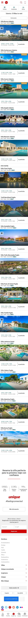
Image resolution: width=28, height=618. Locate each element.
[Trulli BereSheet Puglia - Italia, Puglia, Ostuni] (14, 208)
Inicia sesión (13, 588)
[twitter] (6, 607)
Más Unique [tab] (5, 581)
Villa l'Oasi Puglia (6, 168)
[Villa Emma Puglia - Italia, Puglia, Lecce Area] (14, 439)
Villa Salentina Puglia (7, 399)
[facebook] (2, 607)
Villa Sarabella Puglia (7, 226)
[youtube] (13, 607)
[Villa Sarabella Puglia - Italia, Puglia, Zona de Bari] (14, 237)
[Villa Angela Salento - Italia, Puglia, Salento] (14, 119)
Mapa (12, 23)
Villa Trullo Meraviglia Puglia (10, 255)
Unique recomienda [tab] (7, 569)
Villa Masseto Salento (8, 137)
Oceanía (3, 552)
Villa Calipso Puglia (7, 370)
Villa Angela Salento (7, 108)
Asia (2, 547)
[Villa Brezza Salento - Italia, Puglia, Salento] (14, 33)
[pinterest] (10, 607)
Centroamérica (5, 562)
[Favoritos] (2, 28)
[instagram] (2, 610)
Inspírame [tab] (4, 573)
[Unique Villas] (6, 2)
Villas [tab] (3, 565)
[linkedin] (17, 607)
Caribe (3, 550)
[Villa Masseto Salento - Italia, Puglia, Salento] (14, 148)
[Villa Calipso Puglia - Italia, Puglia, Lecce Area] (14, 382)
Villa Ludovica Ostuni (7, 341)
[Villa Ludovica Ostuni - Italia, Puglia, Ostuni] (14, 353)
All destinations (5, 542)
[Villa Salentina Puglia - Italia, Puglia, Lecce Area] (14, 410)
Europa (3, 545)
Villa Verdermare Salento (9, 50)
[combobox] (14, 18)
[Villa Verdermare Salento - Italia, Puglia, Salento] (14, 61)
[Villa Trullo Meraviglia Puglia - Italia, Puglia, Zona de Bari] (14, 266)
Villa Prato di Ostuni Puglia (9, 284)
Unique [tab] (3, 577)
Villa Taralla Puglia (7, 313)
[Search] (21, 2)
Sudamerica (4, 559)
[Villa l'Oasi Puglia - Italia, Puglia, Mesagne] (14, 180)
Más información (14, 509)
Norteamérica (5, 557)
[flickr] (21, 607)
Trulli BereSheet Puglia (8, 197)
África (2, 554)
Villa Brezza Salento (7, 21)
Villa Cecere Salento (7, 79)
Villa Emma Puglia (6, 428)
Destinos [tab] (4, 539)
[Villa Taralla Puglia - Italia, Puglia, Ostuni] (14, 324)
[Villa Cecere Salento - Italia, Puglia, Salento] (14, 90)
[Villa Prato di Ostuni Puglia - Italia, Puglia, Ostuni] (14, 295)
